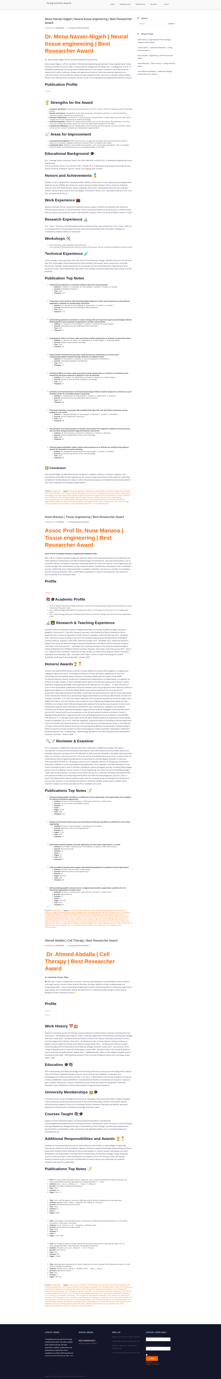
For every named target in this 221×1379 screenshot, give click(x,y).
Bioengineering (91, 491)
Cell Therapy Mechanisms (119, 1297)
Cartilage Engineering (95, 912)
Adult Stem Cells (75, 1285)
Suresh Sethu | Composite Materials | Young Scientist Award (155, 48)
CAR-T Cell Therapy (90, 1285)
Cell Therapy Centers (70, 1287)
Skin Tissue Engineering (102, 923)
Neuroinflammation (67, 499)
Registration (140, 4)
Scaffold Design (86, 923)
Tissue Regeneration (101, 503)
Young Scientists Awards (79, 28)
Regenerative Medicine (54, 501)
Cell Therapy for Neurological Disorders (84, 1293)
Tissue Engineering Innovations (57, 503)
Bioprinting (57, 912)
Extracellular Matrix (107, 914)
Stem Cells (116, 923)
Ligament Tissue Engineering (86, 919)
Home (112, 4)
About (166, 4)
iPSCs (83, 1304)
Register (149, 1362)
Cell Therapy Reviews (83, 1299)
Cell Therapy (65, 493)
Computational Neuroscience (108, 493)
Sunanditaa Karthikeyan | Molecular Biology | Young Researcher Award (155, 72)
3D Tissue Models (76, 910)
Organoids (102, 921)
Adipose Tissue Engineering (94, 910)
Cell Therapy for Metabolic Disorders (107, 1291)
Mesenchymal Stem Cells (96, 1304)
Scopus (47, 1011)
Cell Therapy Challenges (88, 1287)
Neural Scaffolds (93, 497)
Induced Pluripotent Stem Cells (69, 1304)
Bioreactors (66, 912)
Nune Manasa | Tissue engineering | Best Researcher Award (84, 517)
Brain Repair (125, 491)
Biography (57, 491)
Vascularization (51, 927)
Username (154, 1336)
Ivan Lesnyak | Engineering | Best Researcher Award (155, 56)
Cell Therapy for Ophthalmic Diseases (114, 1293)
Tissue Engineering (62, 925)
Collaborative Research (54, 914)
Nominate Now (125, 4)
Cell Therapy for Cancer (72, 1289)
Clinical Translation (122, 912)
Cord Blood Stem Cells (81, 1301)
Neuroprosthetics (82, 499)
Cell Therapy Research (65, 1299)
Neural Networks (51, 497)
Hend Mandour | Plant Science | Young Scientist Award (156, 64)
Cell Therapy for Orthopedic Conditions (60, 1295)
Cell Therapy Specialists (101, 1299)
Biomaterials (103, 491)
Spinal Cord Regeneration (88, 501)
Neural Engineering (109, 495)
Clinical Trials (91, 493)
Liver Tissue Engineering (107, 919)
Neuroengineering (52, 499)
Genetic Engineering (79, 495)
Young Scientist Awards (59, 3)
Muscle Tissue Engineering (65, 921)
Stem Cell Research (106, 501)
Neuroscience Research (115, 499)
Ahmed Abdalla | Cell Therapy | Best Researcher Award (81, 940)
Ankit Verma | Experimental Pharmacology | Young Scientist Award (155, 41)
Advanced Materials (77, 491)
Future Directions (61, 917)
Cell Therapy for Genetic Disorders (78, 1291)
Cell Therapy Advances (117, 1285)
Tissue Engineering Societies (82, 925)
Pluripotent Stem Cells (115, 1304)
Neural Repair (81, 497)
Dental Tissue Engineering (89, 914)
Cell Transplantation (119, 1299)
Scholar (48, 91)
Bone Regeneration (79, 912)
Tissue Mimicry (99, 925)
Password (153, 1346)
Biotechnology (114, 491)
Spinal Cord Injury (70, 501)
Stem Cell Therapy (121, 501)
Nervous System (94, 495)
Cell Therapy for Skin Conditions (65, 1297)
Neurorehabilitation (97, 499)
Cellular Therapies (78, 493)
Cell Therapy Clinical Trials (108, 1287)
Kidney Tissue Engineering (64, 919)
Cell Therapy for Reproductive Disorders (91, 1295)
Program (153, 4)
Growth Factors (86, 917)
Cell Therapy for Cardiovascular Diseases (97, 1289)
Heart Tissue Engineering (103, 917)
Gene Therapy (74, 917)
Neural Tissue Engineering (111, 497)
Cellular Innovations (65, 1301)
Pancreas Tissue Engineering (118, 921)
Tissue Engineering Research (81, 503)
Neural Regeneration (67, 497)
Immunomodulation (121, 917)
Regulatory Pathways (71, 923)
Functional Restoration (62, 495)
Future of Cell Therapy (117, 1301)
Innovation (49, 919)
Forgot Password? (152, 1364)
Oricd (47, 1015)
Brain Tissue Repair (52, 493)
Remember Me (153, 1355)
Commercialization (70, 914)
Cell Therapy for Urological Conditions (93, 1297)
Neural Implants (123, 495)
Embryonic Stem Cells (99, 1301)
